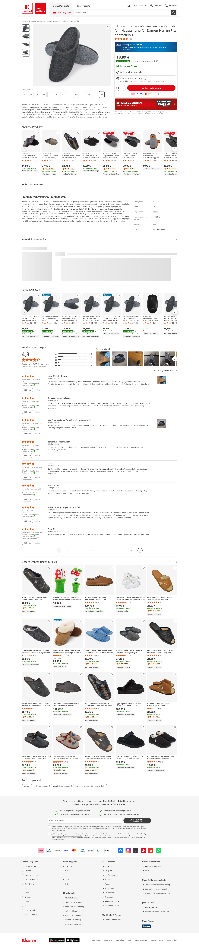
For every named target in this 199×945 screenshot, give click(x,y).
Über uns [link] (148, 871)
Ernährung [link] (109, 897)
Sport (27, 901)
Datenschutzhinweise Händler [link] (156, 889)
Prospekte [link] (109, 871)
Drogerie (28, 897)
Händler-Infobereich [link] (113, 920)
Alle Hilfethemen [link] (71, 898)
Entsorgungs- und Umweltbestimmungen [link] (149, 940)
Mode (27, 893)
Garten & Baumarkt (32, 875)
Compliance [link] (108, 940)
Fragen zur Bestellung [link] (73, 902)
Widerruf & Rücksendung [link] (74, 906)
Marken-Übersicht (32, 914)
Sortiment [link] (109, 879)
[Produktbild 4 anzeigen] (25, 53)
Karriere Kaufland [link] (152, 907)
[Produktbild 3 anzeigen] (25, 44)
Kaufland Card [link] (110, 875)
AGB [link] (129, 940)
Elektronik (28, 871)
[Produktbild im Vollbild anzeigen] (72, 55)
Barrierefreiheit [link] (172, 940)
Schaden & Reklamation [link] (74, 915)
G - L (66, 875)
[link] (83, 6)
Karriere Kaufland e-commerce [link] (157, 912)
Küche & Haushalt (31, 879)
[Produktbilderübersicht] (26, 55)
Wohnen (28, 888)
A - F (66, 871)
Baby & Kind (29, 884)
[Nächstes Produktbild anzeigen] (174, 358)
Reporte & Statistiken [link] (153, 866)
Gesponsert (25, 153)
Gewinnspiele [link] (110, 893)
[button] (146, 61)
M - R (67, 879)
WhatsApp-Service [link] (112, 906)
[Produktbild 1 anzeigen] (25, 28)
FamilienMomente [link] (112, 901)
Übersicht (68, 866)
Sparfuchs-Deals (31, 866)
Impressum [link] (96, 940)
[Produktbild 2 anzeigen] (25, 36)
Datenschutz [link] (120, 940)
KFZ (26, 906)
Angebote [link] (108, 866)
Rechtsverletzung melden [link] (75, 924)
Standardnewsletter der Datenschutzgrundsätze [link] (66, 828)
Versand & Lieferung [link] (73, 920)
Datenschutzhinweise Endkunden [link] (158, 893)
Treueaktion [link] (109, 888)
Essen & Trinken (31, 910)
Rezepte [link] (108, 884)
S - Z (66, 884)
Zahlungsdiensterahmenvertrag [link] (157, 885)
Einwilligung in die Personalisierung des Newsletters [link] (67, 836)
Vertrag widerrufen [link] (72, 911)
